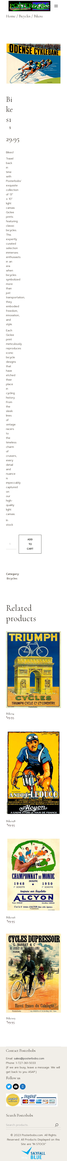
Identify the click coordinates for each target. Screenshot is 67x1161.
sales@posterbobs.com (29, 1058)
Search (56, 1125)
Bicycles (12, 578)
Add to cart (30, 544)
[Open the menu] (56, 6)
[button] (10, 47)
